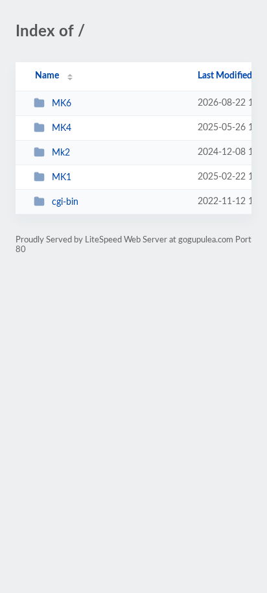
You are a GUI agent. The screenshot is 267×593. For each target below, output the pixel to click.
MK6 (61, 103)
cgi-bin (65, 202)
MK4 (61, 128)
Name (47, 75)
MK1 (61, 177)
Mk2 (61, 152)
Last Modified (225, 75)
